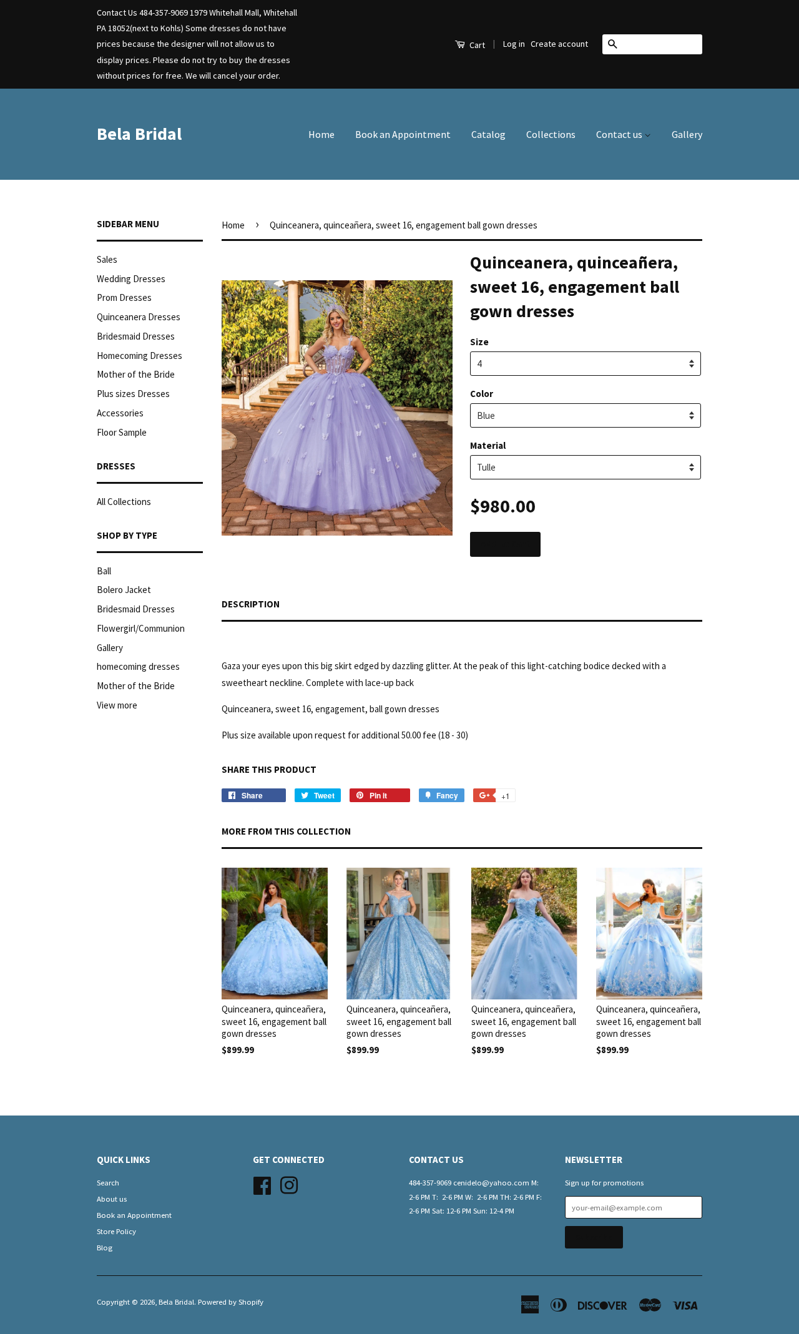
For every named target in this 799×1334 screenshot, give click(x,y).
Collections (551, 134)
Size (479, 342)
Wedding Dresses (131, 279)
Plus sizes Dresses (133, 394)
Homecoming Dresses (139, 355)
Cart (476, 45)
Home (321, 134)
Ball (104, 571)
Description (251, 604)
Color (481, 394)
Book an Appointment (403, 134)
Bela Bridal (139, 133)
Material (488, 445)
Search (108, 1182)
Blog (104, 1247)
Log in (514, 43)
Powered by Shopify (230, 1302)
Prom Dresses (124, 297)
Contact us (620, 134)
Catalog (488, 134)
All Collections (124, 502)
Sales (107, 259)
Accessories (120, 413)
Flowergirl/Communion (141, 628)
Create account (559, 43)
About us (112, 1199)
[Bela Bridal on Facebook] (262, 1184)
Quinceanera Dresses (138, 317)
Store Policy (116, 1231)
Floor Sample (122, 432)
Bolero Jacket (124, 590)
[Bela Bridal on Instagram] (289, 1184)
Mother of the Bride (136, 374)
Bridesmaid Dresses (136, 336)
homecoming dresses (138, 666)
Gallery (687, 134)
